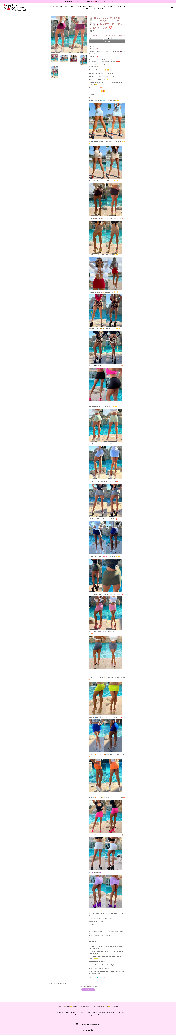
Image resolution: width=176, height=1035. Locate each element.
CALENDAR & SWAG (88, 9)
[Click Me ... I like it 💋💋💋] (105, 652)
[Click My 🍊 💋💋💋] (105, 237)
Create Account (84, 1006)
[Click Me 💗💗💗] (105, 426)
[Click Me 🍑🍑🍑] (105, 736)
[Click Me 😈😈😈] (105, 575)
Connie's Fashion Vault (89, 1021)
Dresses (66, 6)
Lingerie (78, 6)
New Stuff (59, 6)
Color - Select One (110, 35)
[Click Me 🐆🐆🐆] (105, 311)
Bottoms (102, 6)
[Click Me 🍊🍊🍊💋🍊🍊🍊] (105, 775)
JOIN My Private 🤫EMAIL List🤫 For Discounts (104, 1006)
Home (52, 6)
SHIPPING (112, 1015)
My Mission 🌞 (67, 1006)
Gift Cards (100, 9)
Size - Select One (94, 35)
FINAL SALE (76, 9)
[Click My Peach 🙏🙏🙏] (105, 463)
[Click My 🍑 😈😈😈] (105, 891)
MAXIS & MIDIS (88, 6)
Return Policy (95, 48)
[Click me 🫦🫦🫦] (105, 199)
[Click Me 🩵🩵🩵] (107, 121)
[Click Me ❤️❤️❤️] (105, 163)
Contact (75, 1006)
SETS (124, 6)
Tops (95, 6)
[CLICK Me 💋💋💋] (105, 384)
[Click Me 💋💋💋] (105, 537)
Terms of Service (72, 1015)
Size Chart (94, 46)
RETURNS (120, 1015)
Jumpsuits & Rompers (113, 6)
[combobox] (166, 7)
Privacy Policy (92, 1015)
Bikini (72, 6)
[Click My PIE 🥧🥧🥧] (105, 698)
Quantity (122, 35)
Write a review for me (88, 989)
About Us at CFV (102, 1015)
